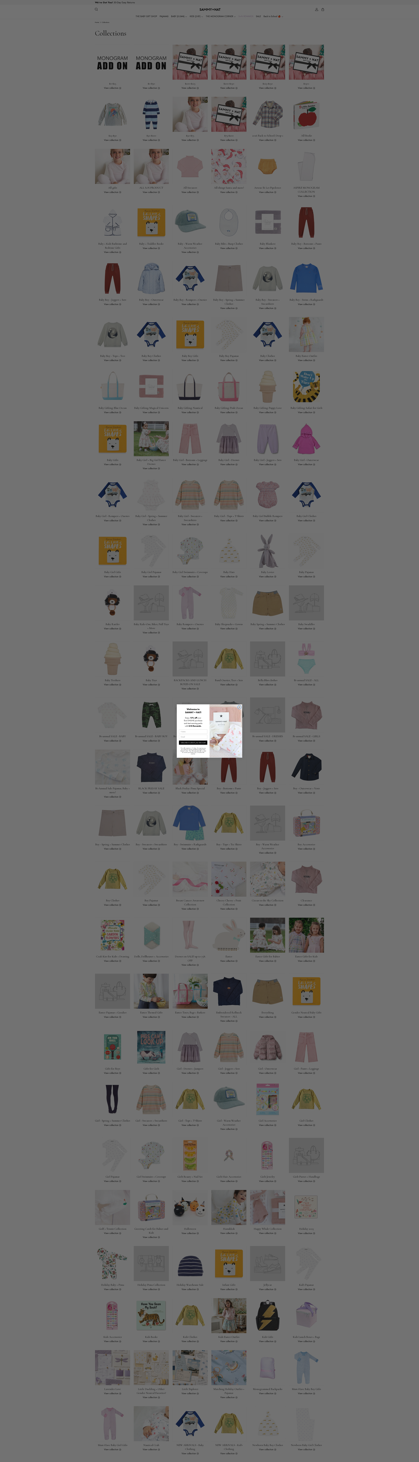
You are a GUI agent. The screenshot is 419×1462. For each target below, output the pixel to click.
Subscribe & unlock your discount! (193, 742)
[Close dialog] (239, 707)
